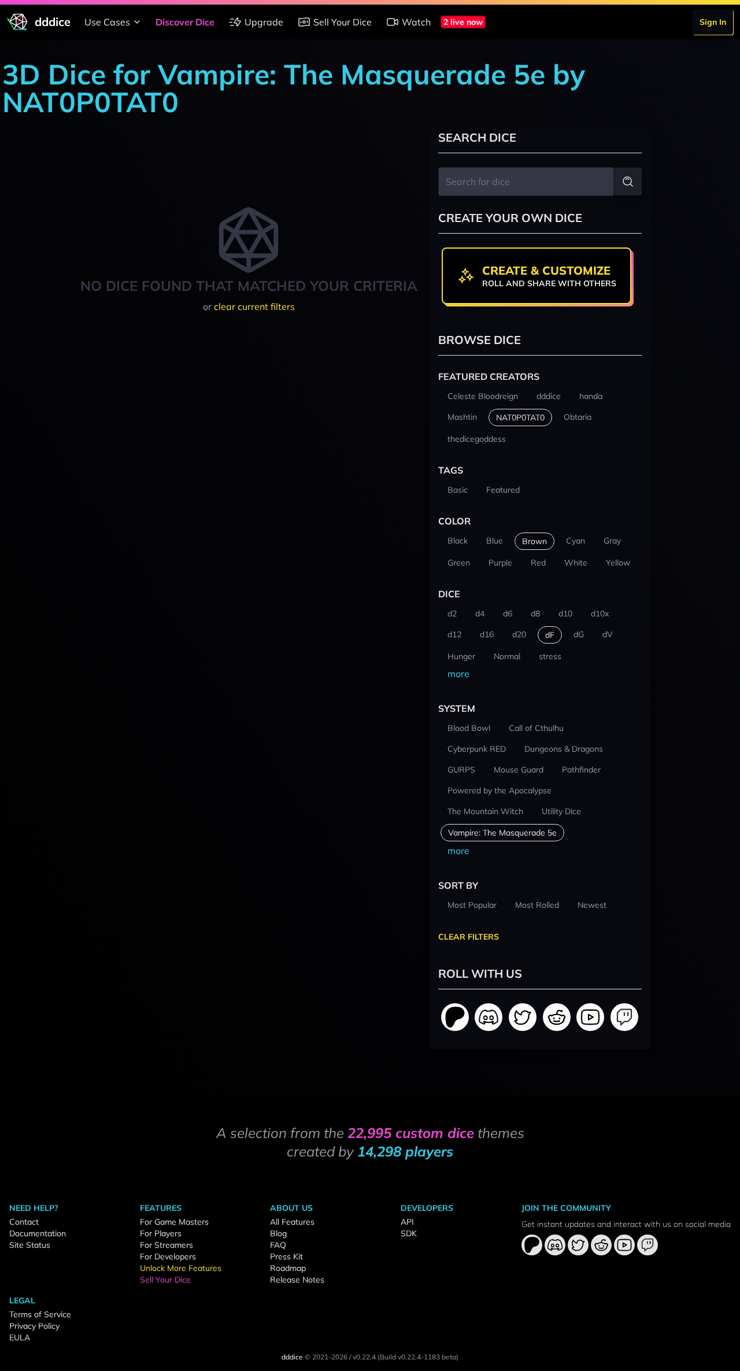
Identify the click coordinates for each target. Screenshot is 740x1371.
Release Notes (297, 1279)
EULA (19, 1337)
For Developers (168, 1256)
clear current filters (254, 306)
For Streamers (166, 1245)
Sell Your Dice (342, 22)
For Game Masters (174, 1222)
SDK (409, 1233)
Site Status (29, 1245)
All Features (292, 1222)
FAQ (278, 1245)
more (458, 673)
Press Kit (286, 1256)
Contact (24, 1222)
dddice (292, 1356)
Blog (278, 1233)
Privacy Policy (34, 1326)
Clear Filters (468, 937)
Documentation (37, 1233)
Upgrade (264, 22)
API (407, 1222)
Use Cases (107, 22)
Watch (416, 22)
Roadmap (288, 1268)
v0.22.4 (364, 1356)
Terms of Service (40, 1314)
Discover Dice (185, 22)
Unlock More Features (180, 1268)
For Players (161, 1233)
